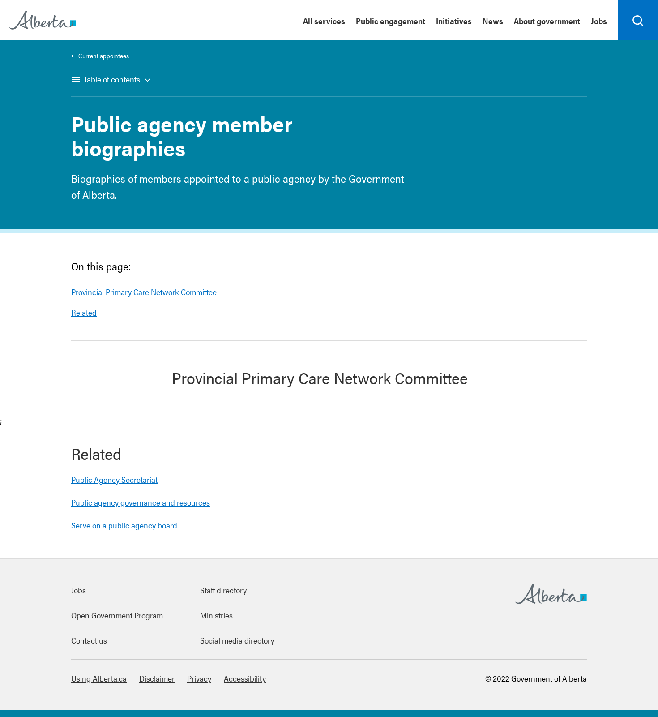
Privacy (199, 678)
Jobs (599, 20)
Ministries (216, 615)
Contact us (89, 640)
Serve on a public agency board (124, 525)
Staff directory (223, 590)
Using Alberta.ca (99, 678)
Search (638, 39)
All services (324, 20)
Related (84, 312)
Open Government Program (117, 615)
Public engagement (390, 20)
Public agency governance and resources (140, 502)
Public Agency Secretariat (114, 479)
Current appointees (103, 55)
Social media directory (237, 640)
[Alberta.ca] (42, 20)
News (493, 20)
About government (547, 20)
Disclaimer (157, 678)
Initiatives (454, 20)
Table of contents (112, 79)
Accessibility (245, 678)
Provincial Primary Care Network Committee (144, 291)
